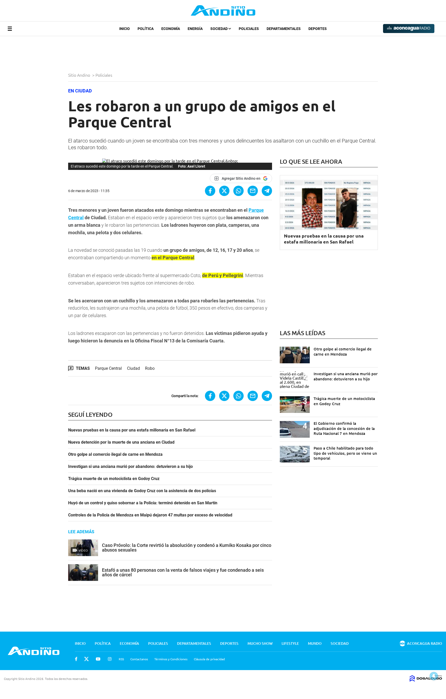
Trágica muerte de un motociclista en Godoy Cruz (114, 479)
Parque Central (108, 368)
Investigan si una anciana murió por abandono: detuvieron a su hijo (130, 467)
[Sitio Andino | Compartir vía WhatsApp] (238, 191)
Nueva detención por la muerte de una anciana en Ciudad (121, 442)
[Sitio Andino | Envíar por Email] (253, 191)
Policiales (249, 29)
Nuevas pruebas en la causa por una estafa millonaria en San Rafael (131, 430)
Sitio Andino (79, 74)
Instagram (109, 659)
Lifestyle (290, 643)
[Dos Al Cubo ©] (426, 679)
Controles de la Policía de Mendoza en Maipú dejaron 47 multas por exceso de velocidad (150, 515)
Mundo (315, 643)
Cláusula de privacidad (209, 659)
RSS (121, 659)
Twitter (86, 659)
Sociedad (219, 28)
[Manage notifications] (434, 676)
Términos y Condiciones (170, 659)
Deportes (317, 29)
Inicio (124, 29)
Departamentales (284, 29)
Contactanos (139, 659)
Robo (150, 368)
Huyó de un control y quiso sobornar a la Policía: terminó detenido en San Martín (142, 503)
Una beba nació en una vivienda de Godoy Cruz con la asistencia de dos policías (142, 491)
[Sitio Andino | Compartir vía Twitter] (224, 191)
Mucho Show (260, 643)
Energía (195, 29)
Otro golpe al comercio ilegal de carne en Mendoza (115, 454)
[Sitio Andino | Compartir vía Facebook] (210, 191)
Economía (170, 29)
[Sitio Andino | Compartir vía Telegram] (267, 191)
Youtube (98, 659)
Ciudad (133, 368)
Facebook (76, 659)
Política (146, 29)
